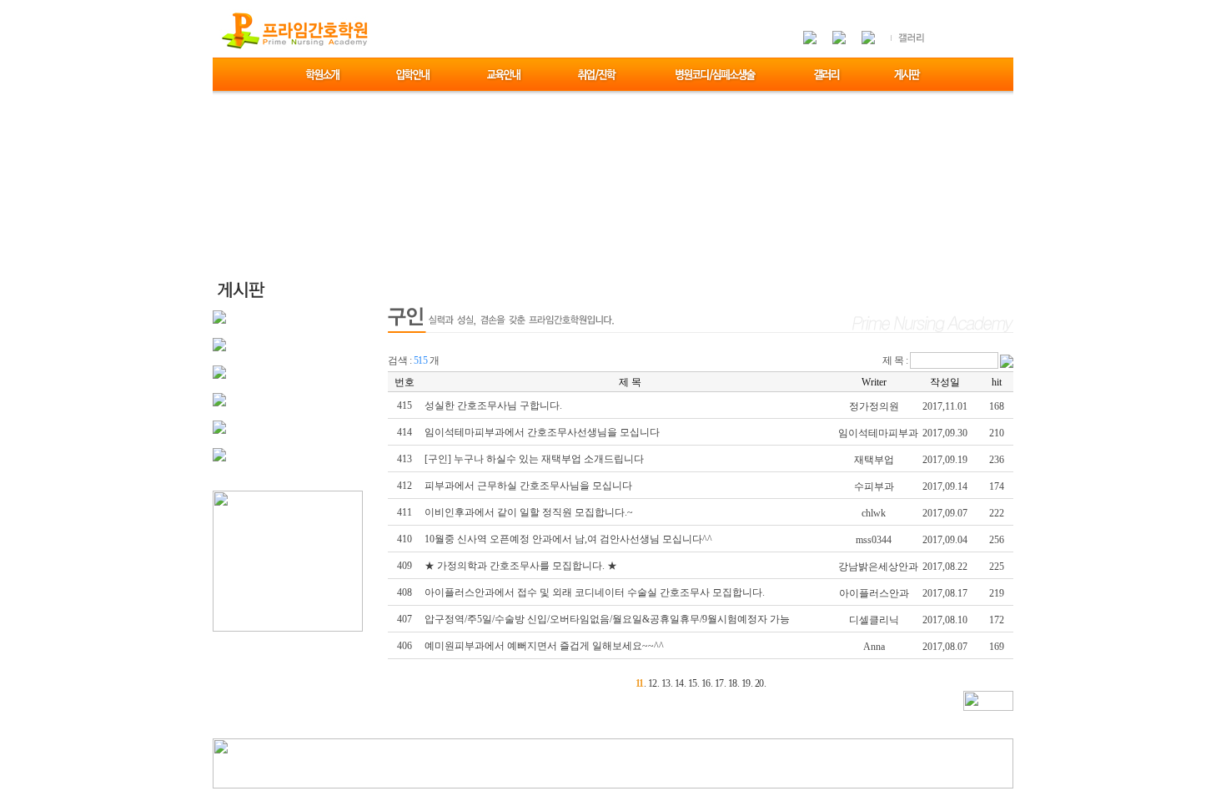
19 (746, 683)
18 (732, 683)
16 (706, 683)
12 (652, 683)
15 (692, 683)
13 (666, 683)
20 (759, 683)
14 (679, 683)
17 (719, 683)
